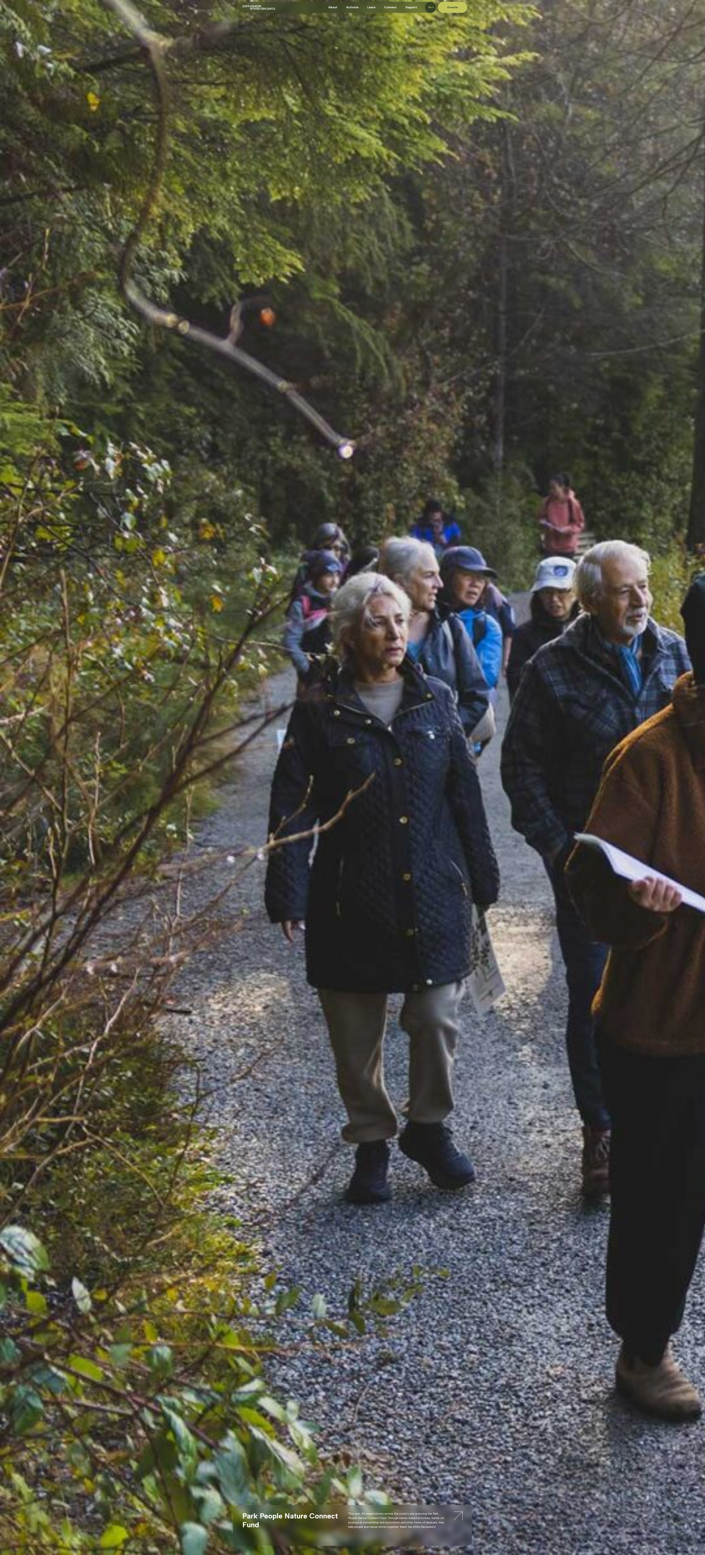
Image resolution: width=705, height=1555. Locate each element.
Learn (371, 7)
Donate (452, 7)
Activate (352, 7)
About (332, 7)
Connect (390, 7)
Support (411, 7)
